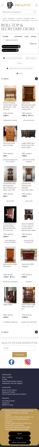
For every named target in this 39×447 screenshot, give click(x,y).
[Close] (18, 46)
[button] (31, 58)
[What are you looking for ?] (34, 12)
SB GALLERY (10, 201)
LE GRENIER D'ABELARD (10, 322)
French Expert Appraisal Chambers (14, 394)
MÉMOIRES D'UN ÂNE (10, 120)
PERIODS (33, 36)
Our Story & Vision (8, 401)
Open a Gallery (7, 377)
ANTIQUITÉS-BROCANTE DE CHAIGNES (10, 161)
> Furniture (18, 18)
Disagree (19, 438)
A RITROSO (28, 282)
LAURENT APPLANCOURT (29, 322)
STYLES (26, 36)
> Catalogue (11, 18)
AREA (21, 73)
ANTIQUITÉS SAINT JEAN (10, 282)
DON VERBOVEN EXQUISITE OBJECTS (10, 241)
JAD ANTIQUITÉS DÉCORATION (29, 241)
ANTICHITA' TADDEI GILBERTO (29, 161)
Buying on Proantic (8, 392)
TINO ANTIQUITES (28, 120)
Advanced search (11, 40)
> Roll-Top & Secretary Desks (19, 19)
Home (5, 18)
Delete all (33, 43)
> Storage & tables (28, 18)
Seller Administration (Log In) (12, 381)
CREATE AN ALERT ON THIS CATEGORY (21, 68)
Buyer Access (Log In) (9, 390)
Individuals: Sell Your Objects (12, 383)
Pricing (4, 379)
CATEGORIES (18, 36)
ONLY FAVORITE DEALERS (14, 58)
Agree (19, 433)
